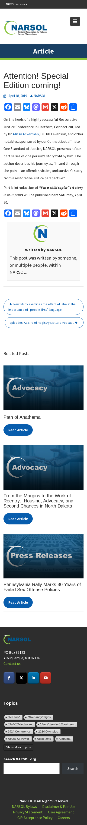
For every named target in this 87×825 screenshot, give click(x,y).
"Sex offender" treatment (57, 724)
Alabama (65, 738)
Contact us (12, 663)
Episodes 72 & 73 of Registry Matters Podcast (42, 322)
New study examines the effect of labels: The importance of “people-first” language (42, 307)
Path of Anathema (22, 417)
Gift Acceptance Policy (34, 817)
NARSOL (40, 96)
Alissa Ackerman (26, 134)
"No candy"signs (39, 717)
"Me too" (14, 717)
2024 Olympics (48, 731)
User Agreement (61, 812)
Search (73, 768)
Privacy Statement (28, 812)
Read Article (18, 430)
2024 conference (19, 731)
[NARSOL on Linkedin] (33, 678)
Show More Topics (18, 747)
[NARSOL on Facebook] (9, 678)
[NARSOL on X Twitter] (21, 678)
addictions (44, 738)
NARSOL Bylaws (24, 806)
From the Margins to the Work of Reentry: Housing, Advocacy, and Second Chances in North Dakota (38, 500)
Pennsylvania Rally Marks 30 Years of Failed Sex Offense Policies (42, 587)
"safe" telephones (20, 724)
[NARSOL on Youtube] (45, 678)
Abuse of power (18, 738)
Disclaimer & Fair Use (58, 806)
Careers (64, 817)
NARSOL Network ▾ (16, 4)
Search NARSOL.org (19, 759)
